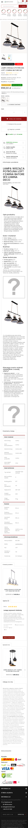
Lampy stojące (14, 15)
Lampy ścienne (25, 15)
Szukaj (24, 6)
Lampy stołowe (20, 15)
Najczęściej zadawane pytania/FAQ (11, 800)
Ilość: (2, 109)
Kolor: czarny (5, 96)
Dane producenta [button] (6, 751)
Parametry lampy (8, 431)
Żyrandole (3, 14)
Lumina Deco (19, 544)
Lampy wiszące (9, 15)
